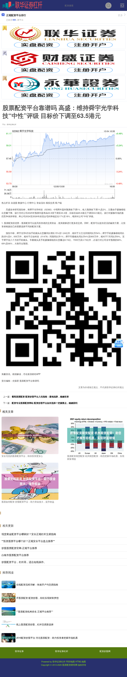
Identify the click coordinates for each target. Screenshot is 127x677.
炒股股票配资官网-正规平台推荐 (19, 548)
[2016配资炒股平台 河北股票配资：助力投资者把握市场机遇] (8, 637)
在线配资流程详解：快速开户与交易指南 (37, 584)
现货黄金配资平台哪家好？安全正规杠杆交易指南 (29, 534)
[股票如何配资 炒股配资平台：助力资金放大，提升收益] (30, 480)
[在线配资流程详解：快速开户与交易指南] (8, 584)
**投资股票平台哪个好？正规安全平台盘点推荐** (28, 541)
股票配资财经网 (69, 664)
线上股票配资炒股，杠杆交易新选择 (34, 624)
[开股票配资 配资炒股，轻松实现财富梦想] (8, 597)
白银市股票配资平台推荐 (15, 555)
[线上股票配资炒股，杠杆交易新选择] (8, 624)
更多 (120, 15)
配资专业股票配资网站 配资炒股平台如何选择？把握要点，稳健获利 (44, 402)
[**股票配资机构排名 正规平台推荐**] (8, 611)
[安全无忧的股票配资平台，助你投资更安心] (30, 435)
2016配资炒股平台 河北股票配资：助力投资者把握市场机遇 (47, 637)
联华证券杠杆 (61, 651)
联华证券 (19, 651)
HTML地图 (80, 661)
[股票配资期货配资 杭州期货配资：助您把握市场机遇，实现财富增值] (95, 435)
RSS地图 (70, 661)
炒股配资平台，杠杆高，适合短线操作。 (24, 562)
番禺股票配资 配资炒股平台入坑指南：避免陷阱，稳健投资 (40, 396)
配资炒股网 (105, 651)
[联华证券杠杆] (22, 5)
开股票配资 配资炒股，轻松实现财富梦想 (37, 597)
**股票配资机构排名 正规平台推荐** (34, 611)
